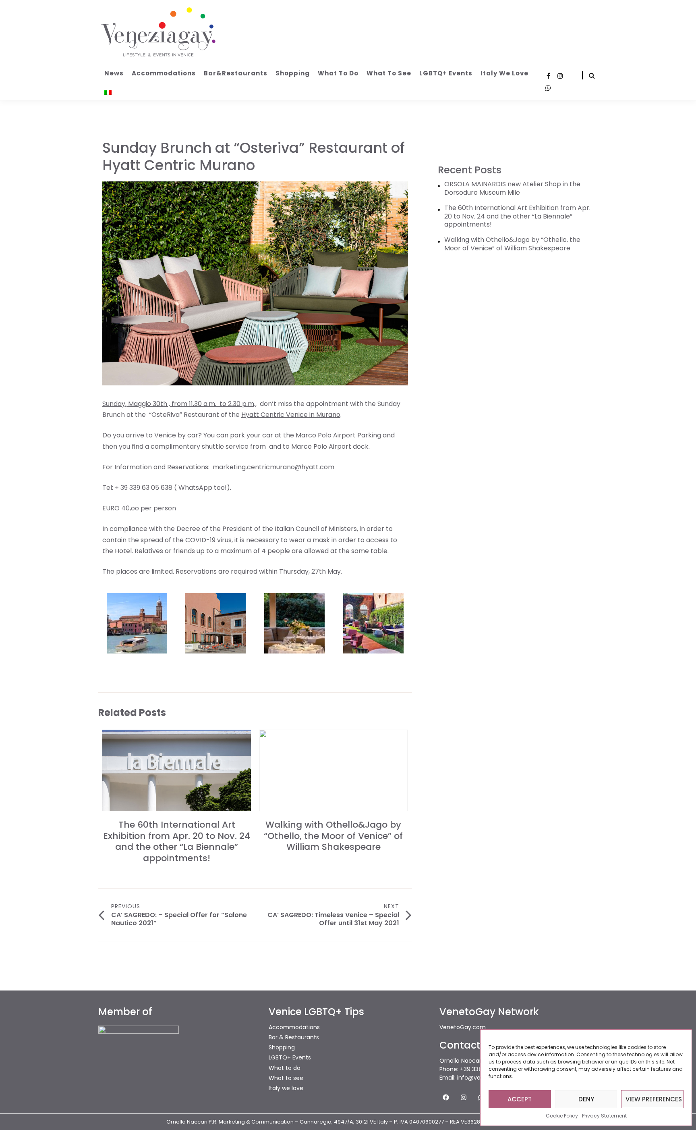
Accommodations (164, 73)
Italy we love (504, 73)
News (114, 73)
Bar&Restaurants (235, 73)
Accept (520, 1099)
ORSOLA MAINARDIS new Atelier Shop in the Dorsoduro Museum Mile (512, 188)
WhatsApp (548, 88)
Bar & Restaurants (294, 1037)
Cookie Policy (562, 1115)
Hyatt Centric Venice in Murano (290, 414)
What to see (389, 73)
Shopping (293, 73)
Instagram (560, 76)
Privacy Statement (604, 1115)
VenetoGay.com (462, 1027)
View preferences (654, 1099)
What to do (338, 73)
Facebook (548, 76)
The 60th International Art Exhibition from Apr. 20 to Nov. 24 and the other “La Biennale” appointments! (176, 841)
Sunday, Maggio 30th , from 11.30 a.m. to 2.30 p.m (178, 403)
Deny (586, 1099)
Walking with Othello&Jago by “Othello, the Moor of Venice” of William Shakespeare (333, 835)
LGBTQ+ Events (445, 73)
